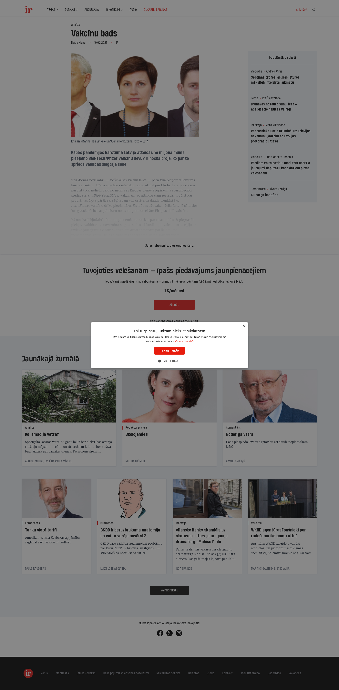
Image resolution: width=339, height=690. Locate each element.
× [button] (243, 325)
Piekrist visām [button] (169, 350)
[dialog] (169, 345)
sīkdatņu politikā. (184, 341)
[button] (169, 361)
